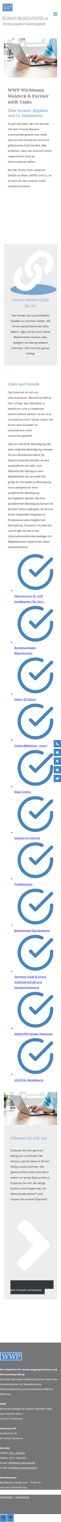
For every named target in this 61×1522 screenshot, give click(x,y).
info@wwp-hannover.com (22, 1467)
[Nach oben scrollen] (3, 1518)
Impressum (6, 1497)
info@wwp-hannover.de (21, 1462)
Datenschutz (22, 1497)
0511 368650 (17, 1453)
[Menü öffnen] (55, 14)
